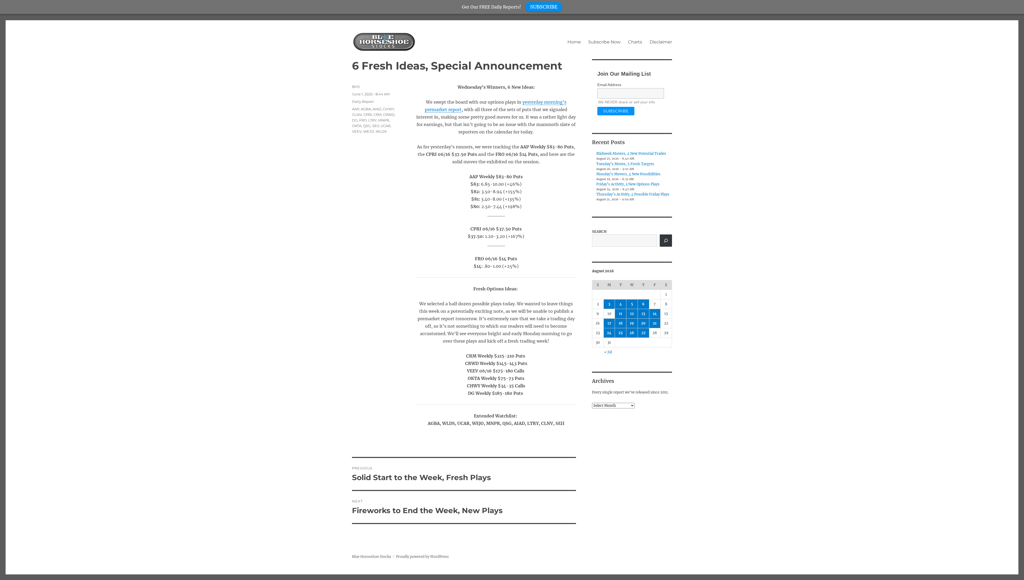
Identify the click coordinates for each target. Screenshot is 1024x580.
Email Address (609, 85)
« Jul (608, 352)
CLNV (357, 114)
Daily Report (363, 101)
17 (609, 323)
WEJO (368, 131)
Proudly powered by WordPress (422, 556)
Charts (635, 41)
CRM (377, 114)
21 (655, 323)
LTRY (372, 120)
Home (574, 41)
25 (620, 333)
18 (620, 323)
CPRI (367, 114)
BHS (356, 86)
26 (632, 333)
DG (355, 120)
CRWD (388, 114)
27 (643, 333)
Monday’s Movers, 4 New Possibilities (628, 174)
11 (620, 313)
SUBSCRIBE (544, 7)
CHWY (388, 109)
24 (609, 333)
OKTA (356, 126)
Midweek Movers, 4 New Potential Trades (631, 153)
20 (643, 323)
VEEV (357, 131)
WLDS (381, 131)
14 (655, 313)
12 (632, 313)
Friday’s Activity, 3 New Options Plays (627, 184)
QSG (367, 126)
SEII (375, 126)
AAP (355, 109)
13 (643, 313)
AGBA (366, 109)
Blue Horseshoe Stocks (371, 556)
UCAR (385, 126)
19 (632, 323)
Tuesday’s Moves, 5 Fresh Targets (625, 164)
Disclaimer (661, 41)
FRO (363, 120)
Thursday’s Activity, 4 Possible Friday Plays (632, 194)
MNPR (383, 120)
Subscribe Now (604, 41)
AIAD (377, 109)
